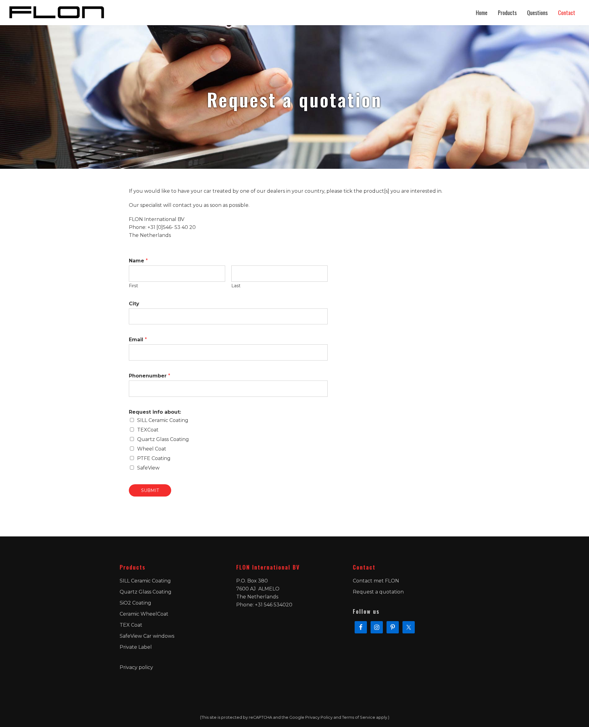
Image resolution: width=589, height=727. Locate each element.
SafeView (148, 468)
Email (138, 339)
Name (138, 261)
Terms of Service (358, 717)
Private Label (136, 647)
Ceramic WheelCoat (144, 614)
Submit (150, 490)
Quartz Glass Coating (163, 439)
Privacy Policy (319, 717)
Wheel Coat (151, 449)
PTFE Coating (154, 458)
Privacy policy (136, 667)
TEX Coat (131, 625)
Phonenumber (149, 376)
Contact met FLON (376, 581)
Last (236, 285)
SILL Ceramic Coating (162, 420)
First (133, 285)
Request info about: (155, 412)
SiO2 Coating (135, 603)
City (134, 304)
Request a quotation (378, 592)
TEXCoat (148, 430)
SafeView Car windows (147, 636)
